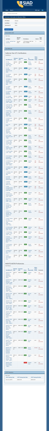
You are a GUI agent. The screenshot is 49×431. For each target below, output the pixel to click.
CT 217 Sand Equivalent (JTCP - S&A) (9, 137)
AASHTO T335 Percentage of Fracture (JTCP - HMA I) (9, 364)
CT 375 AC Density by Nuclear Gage (8, 178)
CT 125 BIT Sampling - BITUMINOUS (9, 88)
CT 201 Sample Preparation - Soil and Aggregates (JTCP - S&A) (9, 106)
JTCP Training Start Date (22, 377)
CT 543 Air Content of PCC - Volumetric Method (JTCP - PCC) (9, 239)
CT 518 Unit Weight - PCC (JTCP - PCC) (8, 200)
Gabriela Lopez (30, 100)
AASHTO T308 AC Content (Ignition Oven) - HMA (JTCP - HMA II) (9, 343)
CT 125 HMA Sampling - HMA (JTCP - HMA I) (9, 101)
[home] (42, 10)
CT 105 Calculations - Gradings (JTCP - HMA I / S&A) (9, 63)
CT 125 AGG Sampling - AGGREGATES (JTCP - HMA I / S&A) (9, 81)
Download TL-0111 (8, 29)
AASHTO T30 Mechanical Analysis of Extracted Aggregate (8, 350)
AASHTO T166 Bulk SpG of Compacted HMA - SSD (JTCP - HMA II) (9, 296)
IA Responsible (31, 59)
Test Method (8, 59)
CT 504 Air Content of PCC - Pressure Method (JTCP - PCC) (9, 194)
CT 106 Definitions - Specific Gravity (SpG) (9, 70)
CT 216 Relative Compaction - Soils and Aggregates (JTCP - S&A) (9, 130)
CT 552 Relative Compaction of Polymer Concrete (9, 246)
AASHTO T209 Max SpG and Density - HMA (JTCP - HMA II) (9, 307)
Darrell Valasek (29, 156)
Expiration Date (21, 59)
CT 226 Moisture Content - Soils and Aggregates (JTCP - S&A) (9, 142)
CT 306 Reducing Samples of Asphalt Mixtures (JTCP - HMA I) (9, 162)
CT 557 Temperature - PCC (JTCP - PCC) (8, 257)
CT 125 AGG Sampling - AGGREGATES (9, 75)
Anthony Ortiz (30, 68)
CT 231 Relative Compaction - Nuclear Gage (9, 157)
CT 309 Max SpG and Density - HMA (9, 173)
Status (25, 59)
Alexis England (30, 87)
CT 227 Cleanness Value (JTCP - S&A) (9, 148)
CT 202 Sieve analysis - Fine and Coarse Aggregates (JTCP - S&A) (9, 113)
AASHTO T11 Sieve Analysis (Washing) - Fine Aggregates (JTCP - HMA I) (9, 288)
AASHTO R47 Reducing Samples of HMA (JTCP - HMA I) (8, 275)
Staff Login (37, 10)
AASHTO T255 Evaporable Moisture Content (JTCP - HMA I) (9, 314)
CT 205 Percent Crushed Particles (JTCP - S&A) (9, 120)
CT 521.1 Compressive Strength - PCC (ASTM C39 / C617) (9, 206)
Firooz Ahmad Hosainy (30, 63)
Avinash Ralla (29, 294)
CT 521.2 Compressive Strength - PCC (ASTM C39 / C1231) (9, 213)
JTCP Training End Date (36, 377)
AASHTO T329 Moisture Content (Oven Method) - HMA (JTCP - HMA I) (9, 357)
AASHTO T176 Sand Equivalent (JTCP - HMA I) (9, 302)
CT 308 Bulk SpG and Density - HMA (9, 168)
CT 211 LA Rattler (8, 125)
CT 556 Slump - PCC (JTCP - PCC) (9, 252)
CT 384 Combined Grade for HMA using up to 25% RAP (9, 188)
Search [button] (11, 10)
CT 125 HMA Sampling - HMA (9, 97)
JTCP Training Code (10, 377)
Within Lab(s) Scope (36, 58)
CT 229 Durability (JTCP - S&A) (9, 152)
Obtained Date (16, 59)
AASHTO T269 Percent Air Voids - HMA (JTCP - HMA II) (9, 321)
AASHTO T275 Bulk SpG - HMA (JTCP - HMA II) (9, 327)
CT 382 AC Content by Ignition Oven (8, 183)
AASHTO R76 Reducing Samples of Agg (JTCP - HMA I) (9, 281)
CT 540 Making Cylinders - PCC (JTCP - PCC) (9, 233)
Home (7, 10)
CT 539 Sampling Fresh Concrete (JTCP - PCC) (9, 228)
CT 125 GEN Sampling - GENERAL (8, 93)
